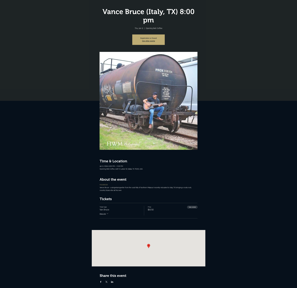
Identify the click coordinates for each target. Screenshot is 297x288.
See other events (148, 41)
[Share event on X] (106, 282)
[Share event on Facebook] (101, 282)
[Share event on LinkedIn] (112, 282)
